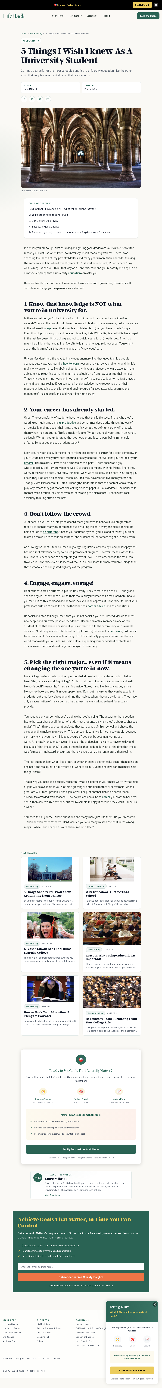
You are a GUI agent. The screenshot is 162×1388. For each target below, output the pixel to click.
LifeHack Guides (10, 1324)
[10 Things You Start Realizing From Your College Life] (112, 992)
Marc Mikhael (30, 89)
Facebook (7, 1358)
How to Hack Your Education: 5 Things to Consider (46, 1014)
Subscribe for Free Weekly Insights (81, 1277)
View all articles (52, 1195)
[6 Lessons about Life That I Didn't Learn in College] (50, 925)
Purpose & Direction (85, 1332)
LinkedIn (56, 1358)
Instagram (19, 1358)
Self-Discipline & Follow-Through (91, 1328)
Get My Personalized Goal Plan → (81, 1149)
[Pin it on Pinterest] (32, 99)
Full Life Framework (12, 1332)
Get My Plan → (142, 4)
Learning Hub (43, 1336)
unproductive (67, 422)
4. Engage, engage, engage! (44, 226)
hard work (115, 631)
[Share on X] (40, 99)
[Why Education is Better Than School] (112, 869)
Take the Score (148, 15)
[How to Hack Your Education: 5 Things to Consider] (50, 989)
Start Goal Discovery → (132, 1370)
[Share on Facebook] (24, 99)
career (106, 797)
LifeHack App (43, 1324)
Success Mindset (96, 886)
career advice (96, 606)
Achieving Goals (10, 1341)
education (74, 273)
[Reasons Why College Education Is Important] (112, 928)
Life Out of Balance (85, 1336)
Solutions (91, 15)
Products (74, 15)
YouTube (46, 1358)
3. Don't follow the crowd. (43, 220)
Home (23, 33)
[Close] (156, 5)
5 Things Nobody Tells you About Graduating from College (48, 893)
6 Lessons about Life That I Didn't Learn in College (48, 950)
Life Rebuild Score (11, 1328)
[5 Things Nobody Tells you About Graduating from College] (50, 869)
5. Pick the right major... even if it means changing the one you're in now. (69, 232)
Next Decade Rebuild (85, 1341)
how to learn (71, 363)
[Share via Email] (48, 99)
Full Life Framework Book (49, 1328)
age (49, 328)
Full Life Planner (44, 1332)
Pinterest (31, 1358)
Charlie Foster (40, 190)
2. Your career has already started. (49, 214)
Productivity (36, 33)
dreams (29, 463)
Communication (95, 1013)
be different (50, 532)
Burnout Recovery (84, 1324)
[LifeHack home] (14, 16)
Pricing (106, 15)
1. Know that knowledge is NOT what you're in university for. (62, 208)
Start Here (57, 15)
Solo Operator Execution (87, 1345)
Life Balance (8, 1336)
